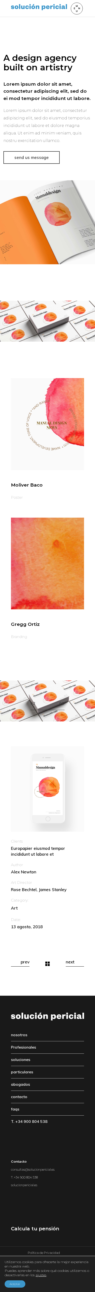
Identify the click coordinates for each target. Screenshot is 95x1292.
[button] (39, 707)
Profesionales (23, 1047)
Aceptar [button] (15, 1284)
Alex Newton (23, 871)
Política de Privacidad (44, 1253)
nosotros (19, 1034)
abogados (20, 1084)
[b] (47, 424)
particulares (22, 1071)
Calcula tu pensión (35, 1229)
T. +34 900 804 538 (29, 1121)
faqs (15, 1109)
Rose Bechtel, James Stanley (38, 889)
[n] (47, 563)
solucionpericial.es (24, 1185)
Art (14, 908)
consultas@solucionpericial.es (33, 1169)
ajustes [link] (41, 1275)
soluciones (20, 1059)
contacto (19, 1096)
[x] (47, 222)
